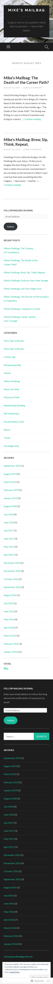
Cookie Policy (14, 972)
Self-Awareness (11, 413)
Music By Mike (11, 389)
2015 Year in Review (14, 340)
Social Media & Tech (14, 421)
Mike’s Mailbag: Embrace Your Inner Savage (26, 280)
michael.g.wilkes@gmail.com (18, 956)
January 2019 (10, 498)
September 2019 (12, 465)
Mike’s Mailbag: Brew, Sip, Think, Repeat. (26, 141)
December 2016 (12, 562)
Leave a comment (32, 88)
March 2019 (10, 482)
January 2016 (10, 651)
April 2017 (9, 554)
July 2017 (8, 530)
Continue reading (32, 119)
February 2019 (11, 490)
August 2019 (10, 474)
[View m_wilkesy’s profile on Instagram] (5, 668)
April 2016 (9, 627)
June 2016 (9, 611)
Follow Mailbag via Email (18, 210)
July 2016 (8, 603)
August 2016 (10, 595)
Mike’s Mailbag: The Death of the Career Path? (26, 80)
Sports (7, 429)
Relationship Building (14, 405)
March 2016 (10, 635)
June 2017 (9, 538)
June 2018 (9, 522)
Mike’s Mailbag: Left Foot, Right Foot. (23, 288)
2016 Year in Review (14, 348)
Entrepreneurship (12, 365)
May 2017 (9, 546)
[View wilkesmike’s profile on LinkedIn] (7, 668)
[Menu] (8, 47)
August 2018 (10, 506)
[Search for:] (26, 736)
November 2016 (12, 570)
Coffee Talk (10, 357)
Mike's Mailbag (26, 10)
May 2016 (9, 619)
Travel (7, 437)
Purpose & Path (11, 397)
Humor (7, 373)
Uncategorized (11, 445)
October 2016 (11, 579)
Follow (10, 226)
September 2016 (12, 587)
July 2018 (8, 514)
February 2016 (11, 643)
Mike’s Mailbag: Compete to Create (22, 308)
